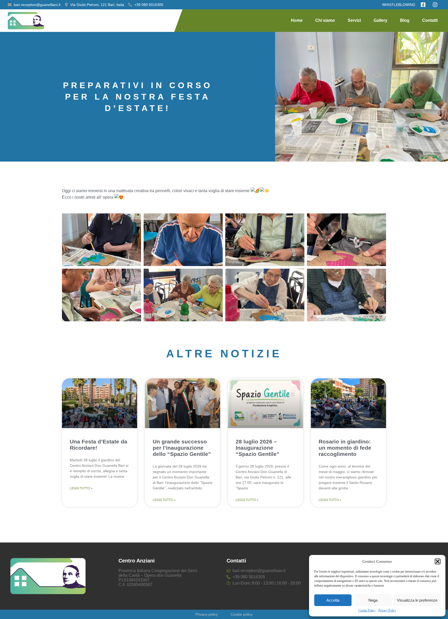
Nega (372, 600)
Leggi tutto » (81, 488)
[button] (437, 561)
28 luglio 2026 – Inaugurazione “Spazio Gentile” (257, 448)
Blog (404, 20)
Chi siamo (325, 20)
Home (297, 20)
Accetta (332, 600)
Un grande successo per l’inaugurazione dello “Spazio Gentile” (182, 448)
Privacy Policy (387, 610)
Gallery (380, 20)
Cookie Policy (367, 610)
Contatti (430, 20)
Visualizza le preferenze (417, 600)
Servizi (354, 20)
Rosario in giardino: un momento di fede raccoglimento (345, 448)
